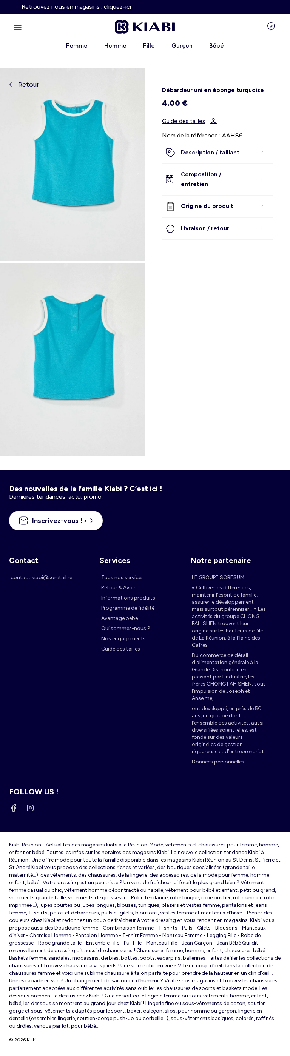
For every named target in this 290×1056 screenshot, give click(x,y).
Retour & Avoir (118, 587)
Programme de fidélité (127, 608)
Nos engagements (123, 638)
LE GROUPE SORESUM (218, 577)
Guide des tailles (183, 121)
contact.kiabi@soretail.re (41, 577)
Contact (24, 560)
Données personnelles (218, 761)
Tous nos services (122, 577)
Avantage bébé (119, 618)
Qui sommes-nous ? (125, 628)
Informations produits (128, 598)
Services (115, 560)
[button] (217, 153)
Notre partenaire (220, 560)
